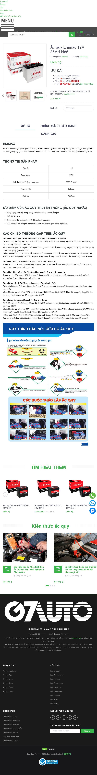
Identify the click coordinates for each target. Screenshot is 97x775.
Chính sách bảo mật (11, 724)
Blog (2, 13)
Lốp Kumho (55, 679)
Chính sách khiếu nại (11, 740)
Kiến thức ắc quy (50, 525)
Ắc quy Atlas (8, 683)
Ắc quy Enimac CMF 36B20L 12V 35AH (16, 506)
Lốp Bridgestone (57, 675)
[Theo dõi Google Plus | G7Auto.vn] (64, 717)
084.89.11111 (69, 94)
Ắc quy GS (7, 675)
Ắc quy (2, 4)
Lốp (1, 7)
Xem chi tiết (76, 638)
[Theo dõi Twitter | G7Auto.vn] (58, 717)
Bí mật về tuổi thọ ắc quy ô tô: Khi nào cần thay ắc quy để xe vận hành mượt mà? (80, 570)
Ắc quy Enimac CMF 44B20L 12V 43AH (47, 506)
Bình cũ (53, 108)
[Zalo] (92, 503)
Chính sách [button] (9, 711)
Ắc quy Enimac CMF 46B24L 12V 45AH (79, 506)
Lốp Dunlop (55, 695)
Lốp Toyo (54, 699)
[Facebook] (92, 511)
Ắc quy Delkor (8, 691)
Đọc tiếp (7, 581)
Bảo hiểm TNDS (86, 84)
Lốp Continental (56, 683)
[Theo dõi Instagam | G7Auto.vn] (69, 717)
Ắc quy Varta (8, 679)
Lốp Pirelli (54, 703)
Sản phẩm (89, 33)
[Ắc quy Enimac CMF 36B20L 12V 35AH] (17, 488)
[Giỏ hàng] (81, 34)
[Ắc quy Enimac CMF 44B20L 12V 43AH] (48, 488)
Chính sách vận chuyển (12, 728)
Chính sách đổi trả (10, 732)
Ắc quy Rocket (9, 687)
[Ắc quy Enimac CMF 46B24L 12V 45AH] (80, 488)
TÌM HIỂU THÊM (48, 467)
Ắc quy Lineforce (9, 671)
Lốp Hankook (55, 687)
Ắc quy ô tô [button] (9, 665)
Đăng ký (87, 731)
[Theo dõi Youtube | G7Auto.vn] (75, 717)
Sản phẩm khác (6, 10)
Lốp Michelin (55, 671)
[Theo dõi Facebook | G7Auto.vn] (52, 717)
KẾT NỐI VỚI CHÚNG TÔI (10, 16)
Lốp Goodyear (56, 691)
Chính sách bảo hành (11, 720)
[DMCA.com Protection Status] (48, 749)
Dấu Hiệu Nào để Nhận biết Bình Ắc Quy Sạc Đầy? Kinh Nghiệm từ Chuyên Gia (29, 570)
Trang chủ (4, 1)
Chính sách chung (10, 716)
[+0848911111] (92, 495)
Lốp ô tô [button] (54, 665)
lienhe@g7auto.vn (61, 634)
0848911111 (40, 634)
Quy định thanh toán (11, 736)
